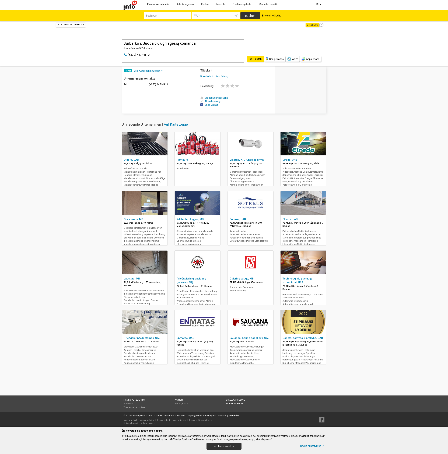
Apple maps (312, 59)
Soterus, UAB (238, 219)
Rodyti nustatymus (310, 446)
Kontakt (158, 415)
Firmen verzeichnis (158, 4)
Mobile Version (234, 403)
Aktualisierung (212, 101)
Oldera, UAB (131, 159)
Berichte (220, 4)
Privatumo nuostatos (174, 415)
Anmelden (234, 415)
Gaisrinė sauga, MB (242, 278)
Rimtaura (182, 159)
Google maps (276, 59)
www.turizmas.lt (180, 420)
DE (318, 4)
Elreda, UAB (289, 159)
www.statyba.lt (131, 420)
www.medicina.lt (148, 420)
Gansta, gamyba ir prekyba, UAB (302, 338)
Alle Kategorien (185, 4)
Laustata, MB (132, 278)
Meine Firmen (268, 4)
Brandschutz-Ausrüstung (214, 76)
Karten (205, 4)
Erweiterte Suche (271, 15)
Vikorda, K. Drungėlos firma (247, 159)
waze (295, 59)
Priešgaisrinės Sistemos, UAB (142, 338)
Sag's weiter (211, 104)
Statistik (222, 415)
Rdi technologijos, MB (190, 219)
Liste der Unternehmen (72, 25)
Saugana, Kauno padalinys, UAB (250, 338)
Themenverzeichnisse (134, 407)
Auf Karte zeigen (177, 124)
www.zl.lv (153, 423)
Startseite (128, 403)
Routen (185, 403)
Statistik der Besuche (216, 97)
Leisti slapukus (226, 446)
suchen (250, 16)
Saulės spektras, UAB (141, 415)
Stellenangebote (242, 4)
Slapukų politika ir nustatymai (201, 415)
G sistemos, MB (133, 219)
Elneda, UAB (290, 219)
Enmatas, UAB (185, 338)
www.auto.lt (164, 420)
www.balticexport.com (201, 420)
